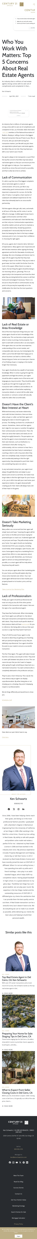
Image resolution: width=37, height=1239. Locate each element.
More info (20, 1232)
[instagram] (18, 809)
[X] (14, 809)
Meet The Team (18, 1175)
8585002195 (18, 803)
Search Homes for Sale (18, 1212)
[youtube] (28, 809)
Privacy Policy (18, 1224)
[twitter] (20, 1162)
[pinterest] (24, 1162)
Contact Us (18, 1194)
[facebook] (9, 809)
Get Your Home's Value (18, 1200)
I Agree (18, 1236)
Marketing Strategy (18, 1206)
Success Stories (19, 1188)
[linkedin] (23, 809)
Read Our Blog (18, 1182)
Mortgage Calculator (18, 1218)
